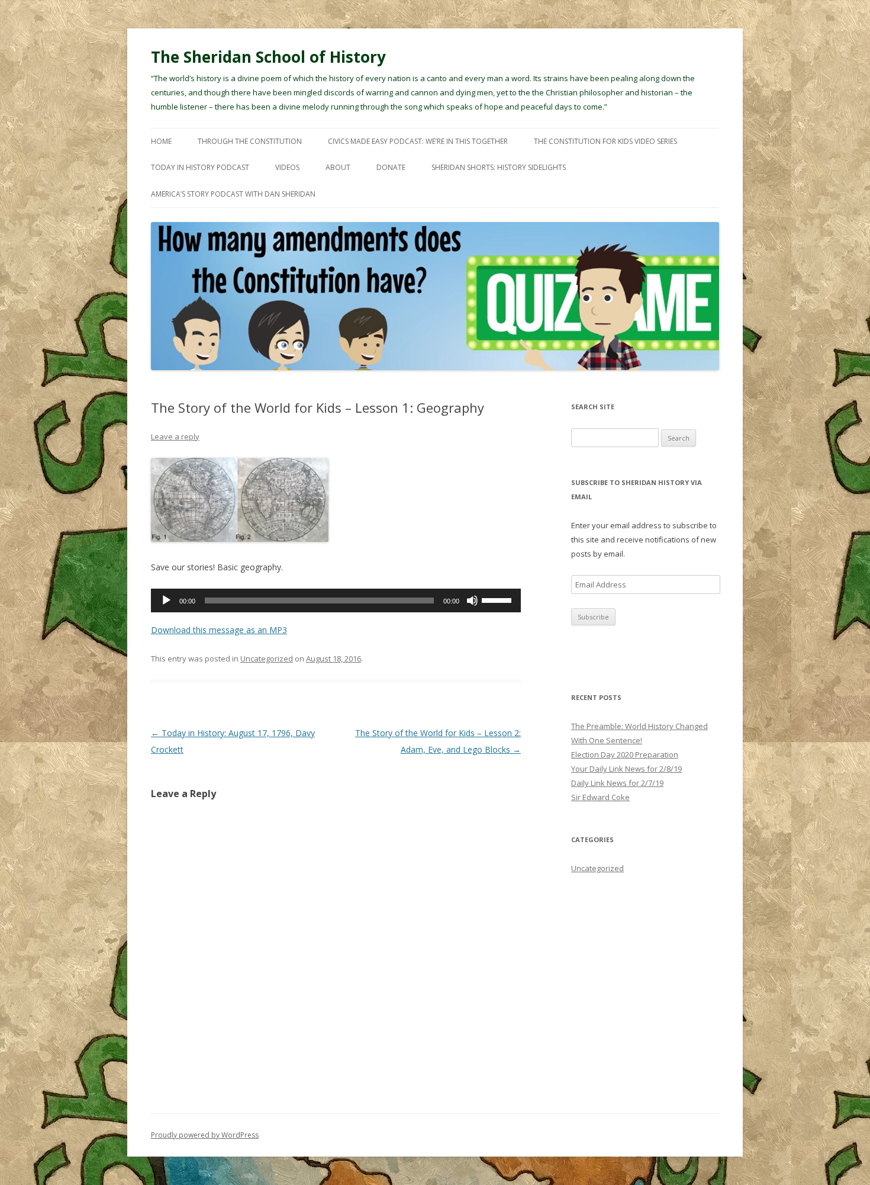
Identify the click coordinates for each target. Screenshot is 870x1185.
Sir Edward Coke (600, 797)
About (338, 167)
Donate (390, 167)
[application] (336, 600)
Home (161, 141)
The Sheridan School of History (268, 57)
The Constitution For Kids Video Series (605, 141)
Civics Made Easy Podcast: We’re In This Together (418, 141)
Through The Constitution (250, 141)
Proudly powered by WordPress (205, 1135)
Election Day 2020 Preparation (624, 754)
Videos (287, 167)
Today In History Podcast (200, 167)
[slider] (498, 599)
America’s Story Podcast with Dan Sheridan (233, 194)
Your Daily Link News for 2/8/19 (626, 768)
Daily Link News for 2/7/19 (617, 783)
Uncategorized (266, 658)
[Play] (166, 600)
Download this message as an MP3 (219, 629)
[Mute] (472, 600)
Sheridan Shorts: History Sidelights (498, 167)
